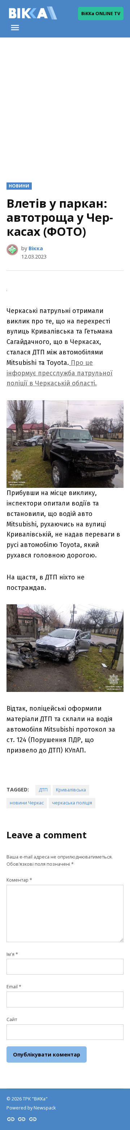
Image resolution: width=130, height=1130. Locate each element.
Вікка (36, 248)
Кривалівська (71, 790)
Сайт (11, 1019)
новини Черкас (27, 803)
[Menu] (16, 27)
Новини (19, 186)
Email (13, 987)
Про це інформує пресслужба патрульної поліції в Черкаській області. (59, 373)
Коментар (19, 880)
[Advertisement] (65, 104)
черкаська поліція (72, 803)
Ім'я (12, 954)
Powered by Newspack (31, 1108)
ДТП (43, 790)
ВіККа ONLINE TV (100, 13)
